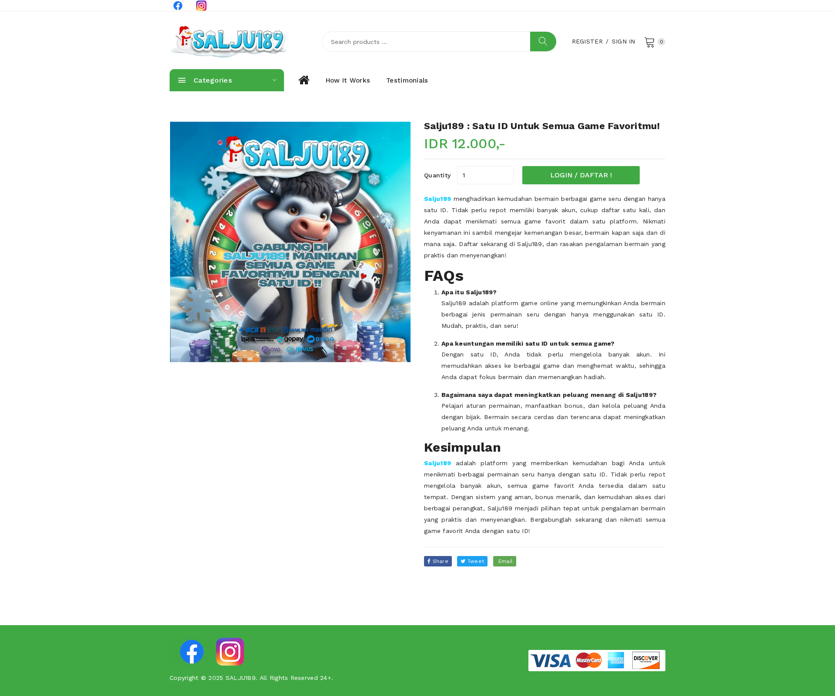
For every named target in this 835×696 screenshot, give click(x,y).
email (505, 561)
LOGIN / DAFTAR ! (581, 175)
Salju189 (437, 198)
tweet (475, 561)
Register (587, 41)
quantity (437, 175)
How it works (348, 80)
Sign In (623, 41)
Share (439, 561)
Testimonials (407, 80)
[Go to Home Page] (303, 80)
